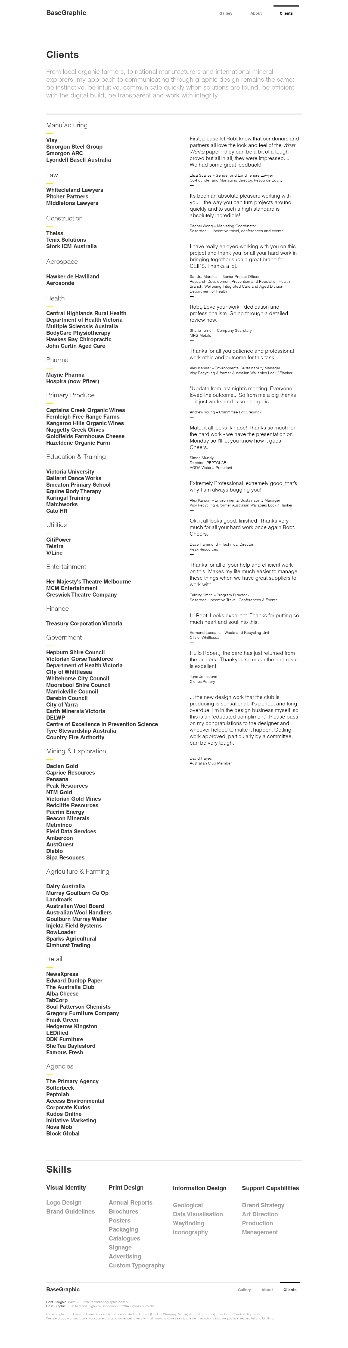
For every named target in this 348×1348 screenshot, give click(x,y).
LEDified (57, 1033)
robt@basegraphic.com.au (110, 1302)
